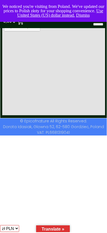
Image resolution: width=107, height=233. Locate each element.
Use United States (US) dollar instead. (60, 12)
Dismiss (83, 15)
